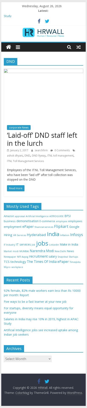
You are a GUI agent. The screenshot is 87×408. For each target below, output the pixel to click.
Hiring (8, 235)
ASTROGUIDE (56, 216)
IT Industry (9, 244)
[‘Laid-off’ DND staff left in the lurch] (43, 71)
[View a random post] (78, 47)
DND (27, 155)
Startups (73, 256)
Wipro (7, 267)
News (70, 251)
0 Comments (62, 150)
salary (53, 256)
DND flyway (39, 155)
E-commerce (47, 221)
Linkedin (54, 244)
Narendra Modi (42, 251)
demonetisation (27, 221)
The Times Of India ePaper (48, 261)
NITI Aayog (22, 256)
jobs (42, 243)
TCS (7, 262)
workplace (17, 267)
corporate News (19, 127)
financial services (44, 227)
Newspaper (10, 256)
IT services (23, 244)
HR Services (19, 235)
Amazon (9, 216)
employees (75, 221)
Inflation (64, 235)
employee (61, 221)
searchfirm (41, 150)
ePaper (28, 226)
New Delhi (60, 251)
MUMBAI (24, 251)
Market (8, 251)
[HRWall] (8, 47)
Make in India (69, 244)
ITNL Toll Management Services (25, 161)
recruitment (38, 256)
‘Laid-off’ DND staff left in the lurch (42, 139)
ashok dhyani (15, 155)
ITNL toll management (60, 155)
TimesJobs (75, 262)
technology (18, 262)
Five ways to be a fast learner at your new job (35, 302)
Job (33, 244)
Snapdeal (63, 256)
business (10, 221)
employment (13, 227)
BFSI (67, 216)
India (53, 234)
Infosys (76, 234)
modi (16, 251)
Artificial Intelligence (37, 216)
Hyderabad (36, 234)
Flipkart (61, 226)
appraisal (20, 216)
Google (74, 227)
